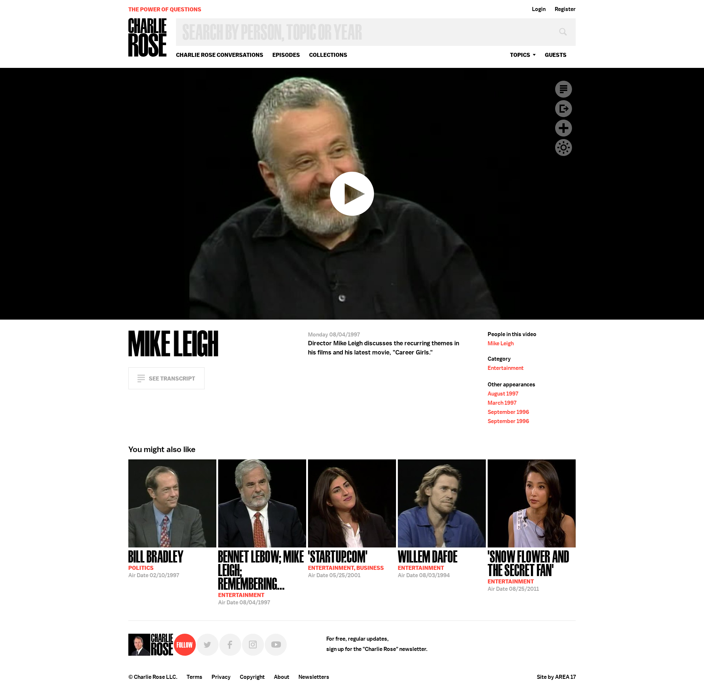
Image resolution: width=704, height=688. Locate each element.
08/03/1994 (428, 563)
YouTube (276, 645)
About (281, 677)
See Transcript (172, 378)
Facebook (230, 645)
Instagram (253, 645)
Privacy (221, 677)
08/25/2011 (528, 570)
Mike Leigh (501, 343)
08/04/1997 (261, 576)
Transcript (563, 89)
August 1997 (503, 393)
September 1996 (508, 412)
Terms (194, 677)
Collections (328, 54)
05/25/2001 (346, 563)
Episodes (286, 54)
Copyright (252, 677)
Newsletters (313, 677)
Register (565, 9)
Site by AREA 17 (556, 677)
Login (539, 9)
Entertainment (506, 368)
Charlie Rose (147, 38)
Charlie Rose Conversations (219, 54)
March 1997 (502, 403)
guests (555, 54)
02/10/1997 (156, 563)
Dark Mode (563, 147)
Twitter (208, 645)
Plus (563, 128)
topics (520, 54)
